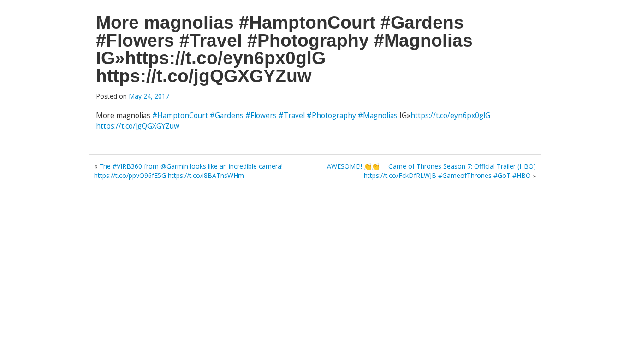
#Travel (292, 115)
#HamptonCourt (180, 115)
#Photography (331, 115)
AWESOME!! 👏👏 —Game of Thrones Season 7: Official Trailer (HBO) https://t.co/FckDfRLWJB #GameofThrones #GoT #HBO (431, 171)
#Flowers (261, 115)
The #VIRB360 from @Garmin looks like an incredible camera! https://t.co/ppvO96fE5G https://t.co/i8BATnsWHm (188, 171)
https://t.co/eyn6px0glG (450, 115)
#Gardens (227, 115)
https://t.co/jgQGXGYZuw (137, 126)
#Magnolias (378, 115)
